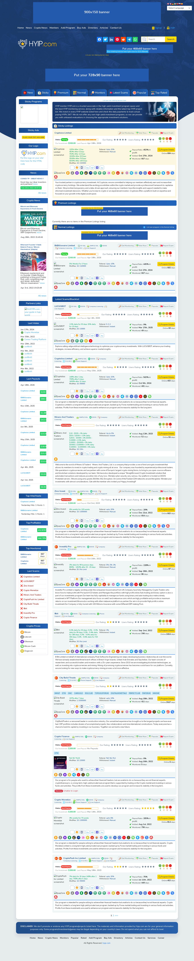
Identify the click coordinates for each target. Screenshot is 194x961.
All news (42, 193)
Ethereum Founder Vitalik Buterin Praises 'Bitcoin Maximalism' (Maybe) (30, 247)
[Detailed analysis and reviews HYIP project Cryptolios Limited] (87, 390)
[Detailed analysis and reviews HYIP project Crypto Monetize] (87, 832)
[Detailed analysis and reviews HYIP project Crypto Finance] (87, 769)
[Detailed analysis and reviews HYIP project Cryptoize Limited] (87, 167)
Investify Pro (82, 547)
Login (172, 27)
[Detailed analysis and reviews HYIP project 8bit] (87, 646)
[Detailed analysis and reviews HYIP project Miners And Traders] (87, 453)
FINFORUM (146, 693)
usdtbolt (28, 346)
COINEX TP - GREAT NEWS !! (31, 179)
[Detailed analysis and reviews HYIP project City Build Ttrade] (87, 706)
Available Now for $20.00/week (92, 208)
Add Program (68, 27)
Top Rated (161, 92)
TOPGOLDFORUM (102, 693)
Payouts (154, 133)
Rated (83, 938)
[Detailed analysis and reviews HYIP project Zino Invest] (87, 520)
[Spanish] (182, 4)
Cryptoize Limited (63, 133)
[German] (173, 4)
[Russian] (179, 4)
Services (152, 938)
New (30, 92)
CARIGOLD (78, 693)
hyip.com (106, 943)
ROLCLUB (89, 693)
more (35, 184)
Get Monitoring (127, 133)
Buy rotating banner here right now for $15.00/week (127, 51)
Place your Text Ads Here (33, 137)
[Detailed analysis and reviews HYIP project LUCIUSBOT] (87, 335)
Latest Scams (120, 92)
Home (20, 27)
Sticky (45, 92)
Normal (81, 92)
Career (161, 938)
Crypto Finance (79, 737)
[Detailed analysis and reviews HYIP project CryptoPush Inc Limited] (87, 887)
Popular (141, 92)
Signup (158, 27)
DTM (64, 693)
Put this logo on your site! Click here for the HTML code (31, 161)
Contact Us (116, 27)
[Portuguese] (177, 4)
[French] (170, 4)
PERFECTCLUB (134, 693)
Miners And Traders (81, 418)
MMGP (57, 693)
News (29, 27)
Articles (104, 27)
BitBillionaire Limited (81, 246)
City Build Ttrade (84, 678)
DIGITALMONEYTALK (119, 693)
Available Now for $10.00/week (92, 232)
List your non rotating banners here (97, 55)
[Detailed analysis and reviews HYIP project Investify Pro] (87, 578)
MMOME (156, 693)
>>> (116, 915)
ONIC (70, 693)
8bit (79, 614)
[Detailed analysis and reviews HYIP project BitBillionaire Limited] (87, 277)
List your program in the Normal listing (160, 227)
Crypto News (40, 27)
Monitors (54, 27)
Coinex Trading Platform (35, 339)
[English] (168, 4)
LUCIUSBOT (79, 307)
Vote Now (142, 133)
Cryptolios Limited (80, 359)
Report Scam (168, 133)
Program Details (167, 150)
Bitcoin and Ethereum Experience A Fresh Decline (31, 207)
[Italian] (175, 4)
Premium (62, 92)
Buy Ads (81, 27)
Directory (93, 27)
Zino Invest (81, 492)
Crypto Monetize (79, 800)
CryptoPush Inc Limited (89, 859)
